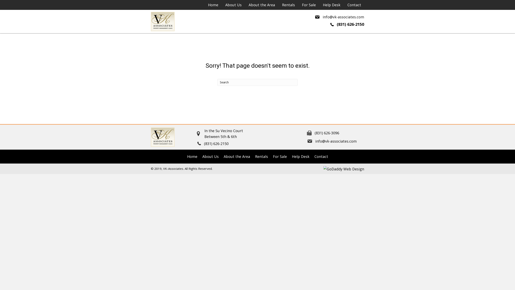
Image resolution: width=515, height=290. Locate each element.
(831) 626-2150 (350, 24)
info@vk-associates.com (343, 16)
